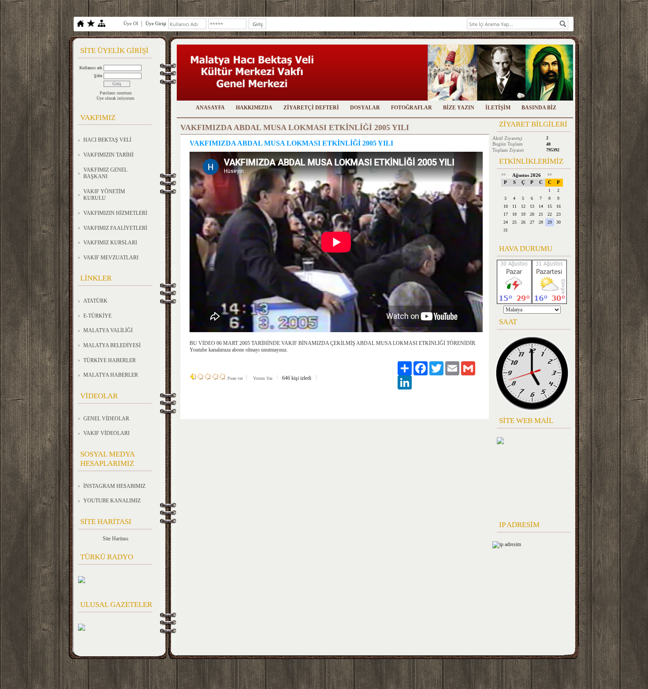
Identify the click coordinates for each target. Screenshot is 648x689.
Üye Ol (130, 23)
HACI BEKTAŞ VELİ (107, 140)
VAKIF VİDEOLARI (106, 433)
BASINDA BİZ (538, 108)
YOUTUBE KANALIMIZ (112, 501)
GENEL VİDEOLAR (106, 419)
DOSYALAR (365, 108)
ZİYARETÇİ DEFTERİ (311, 108)
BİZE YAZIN (458, 108)
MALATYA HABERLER (110, 375)
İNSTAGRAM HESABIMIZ (114, 486)
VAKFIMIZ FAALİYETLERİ (115, 228)
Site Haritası (115, 538)
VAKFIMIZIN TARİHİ (108, 155)
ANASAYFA (210, 108)
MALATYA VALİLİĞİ (108, 330)
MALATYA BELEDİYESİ (112, 345)
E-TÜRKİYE (97, 316)
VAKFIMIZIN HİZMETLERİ (115, 213)
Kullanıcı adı (90, 67)
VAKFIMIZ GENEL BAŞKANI (105, 173)
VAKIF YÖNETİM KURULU (104, 195)
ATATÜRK (95, 301)
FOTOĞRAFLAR (411, 108)
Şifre (98, 75)
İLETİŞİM (497, 108)
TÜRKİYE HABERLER (109, 360)
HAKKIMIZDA (254, 108)
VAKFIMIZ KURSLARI (110, 243)
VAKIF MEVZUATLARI (110, 258)
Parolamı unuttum (116, 92)
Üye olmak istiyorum (115, 98)
